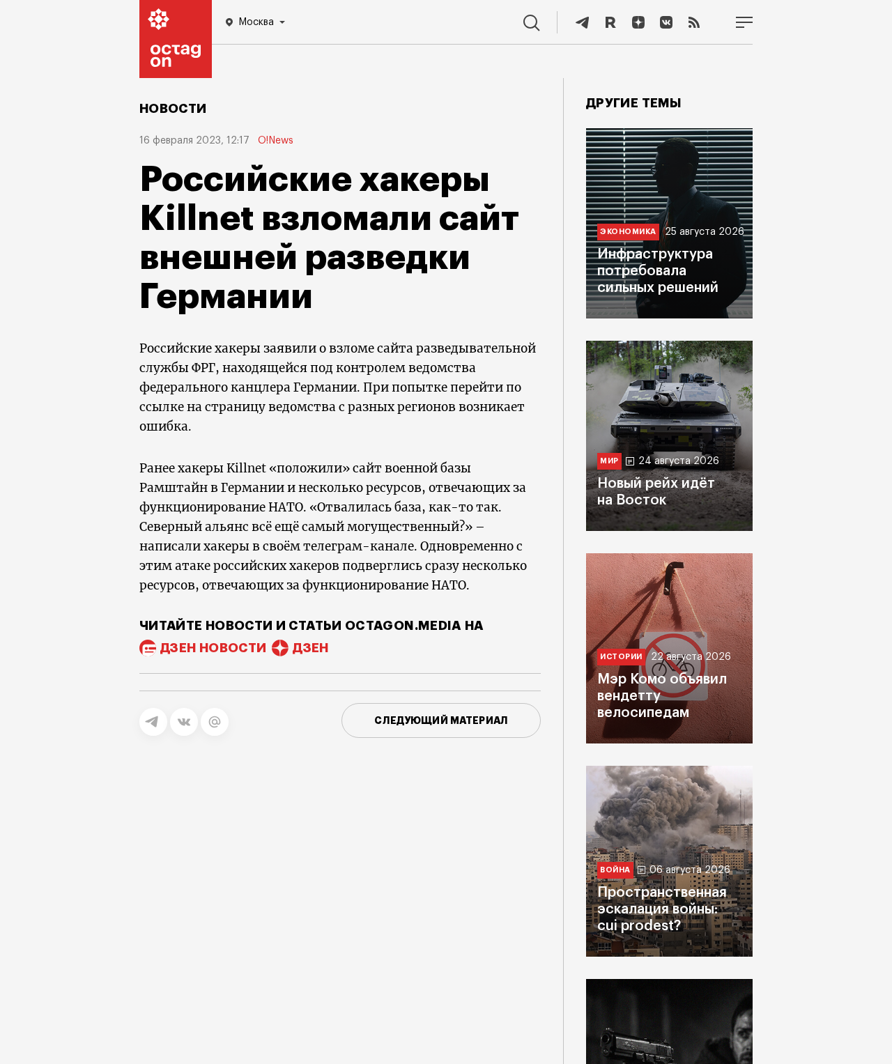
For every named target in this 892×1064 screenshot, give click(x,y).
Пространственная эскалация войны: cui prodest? (662, 909)
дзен (310, 648)
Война (615, 870)
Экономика (628, 232)
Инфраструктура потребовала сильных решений (657, 271)
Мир (609, 461)
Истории (621, 657)
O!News (275, 141)
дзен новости (213, 648)
